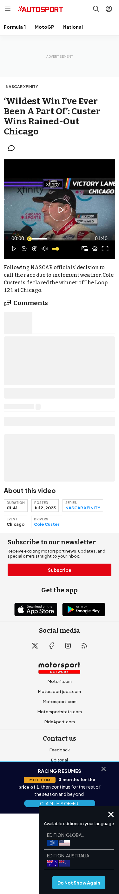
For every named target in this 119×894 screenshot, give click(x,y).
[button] (60, 210)
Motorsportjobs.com (59, 691)
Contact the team (60, 790)
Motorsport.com (59, 701)
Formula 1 (15, 27)
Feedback (60, 749)
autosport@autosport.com (59, 770)
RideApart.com (59, 721)
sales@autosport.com (60, 800)
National (73, 27)
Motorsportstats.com (59, 711)
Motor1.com (60, 681)
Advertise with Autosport (59, 780)
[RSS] (84, 645)
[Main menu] (7, 9)
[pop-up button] (95, 249)
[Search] (96, 9)
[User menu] (108, 9)
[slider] (59, 238)
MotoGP (44, 27)
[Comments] (13, 148)
